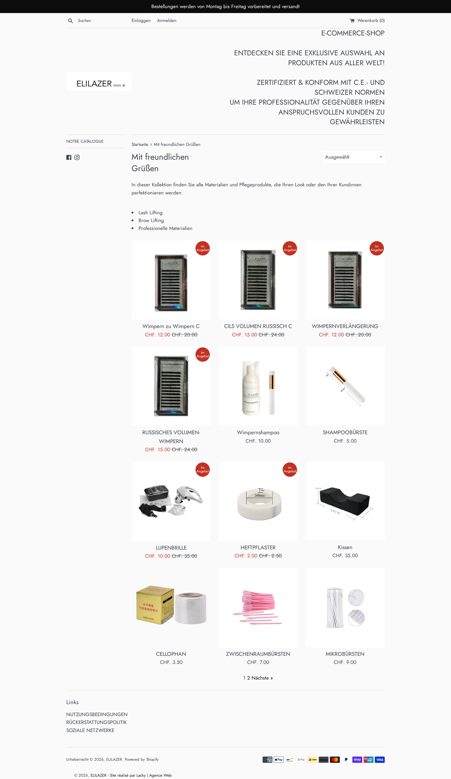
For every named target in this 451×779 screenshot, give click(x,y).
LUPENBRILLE (171, 548)
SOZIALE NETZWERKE (90, 730)
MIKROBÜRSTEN (345, 654)
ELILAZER (114, 759)
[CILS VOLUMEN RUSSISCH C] (258, 279)
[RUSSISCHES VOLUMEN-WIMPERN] (171, 386)
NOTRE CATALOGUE (85, 141)
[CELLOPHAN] (171, 607)
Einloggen (141, 20)
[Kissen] (345, 501)
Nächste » (262, 677)
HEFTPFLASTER (258, 547)
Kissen (345, 547)
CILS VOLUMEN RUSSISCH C (258, 326)
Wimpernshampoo (258, 432)
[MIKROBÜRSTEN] (345, 607)
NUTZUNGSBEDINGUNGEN (97, 714)
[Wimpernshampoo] (258, 386)
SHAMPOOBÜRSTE (345, 432)
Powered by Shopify (142, 759)
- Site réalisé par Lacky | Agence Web (140, 775)
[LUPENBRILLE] (171, 501)
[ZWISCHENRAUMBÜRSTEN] (258, 607)
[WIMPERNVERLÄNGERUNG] (345, 279)
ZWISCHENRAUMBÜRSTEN (258, 654)
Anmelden (166, 20)
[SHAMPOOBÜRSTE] (345, 386)
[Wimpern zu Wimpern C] (171, 279)
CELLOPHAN (171, 654)
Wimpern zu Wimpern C (171, 326)
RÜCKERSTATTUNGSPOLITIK (96, 722)
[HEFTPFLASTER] (258, 501)
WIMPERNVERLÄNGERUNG (345, 326)
